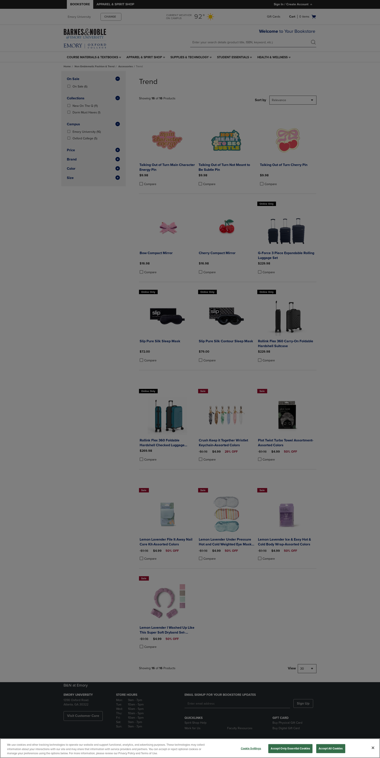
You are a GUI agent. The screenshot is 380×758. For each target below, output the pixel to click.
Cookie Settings (251, 748)
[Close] (373, 748)
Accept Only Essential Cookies (290, 748)
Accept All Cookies (331, 748)
